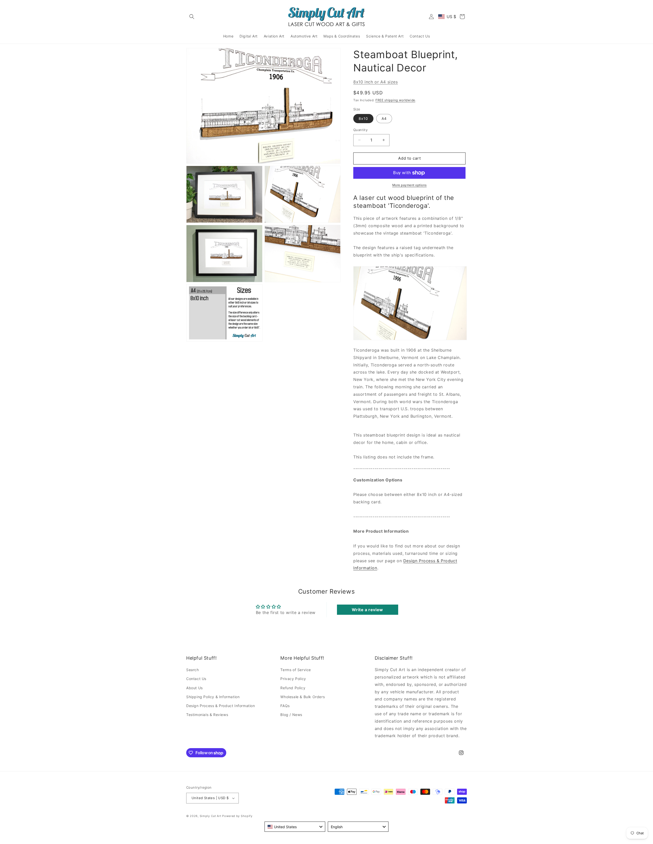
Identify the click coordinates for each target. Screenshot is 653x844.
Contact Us (196, 678)
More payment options (409, 185)
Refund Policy (292, 688)
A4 (384, 118)
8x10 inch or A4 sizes (375, 81)
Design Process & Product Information (220, 706)
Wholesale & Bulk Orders (302, 697)
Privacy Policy (293, 678)
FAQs (285, 706)
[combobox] (295, 827)
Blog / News (291, 714)
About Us (194, 688)
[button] (191, 16)
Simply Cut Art (210, 816)
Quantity (360, 130)
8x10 (363, 118)
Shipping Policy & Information (213, 697)
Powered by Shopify (237, 816)
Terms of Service (295, 670)
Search (192, 670)
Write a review (367, 609)
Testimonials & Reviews (207, 714)
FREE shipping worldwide (395, 100)
